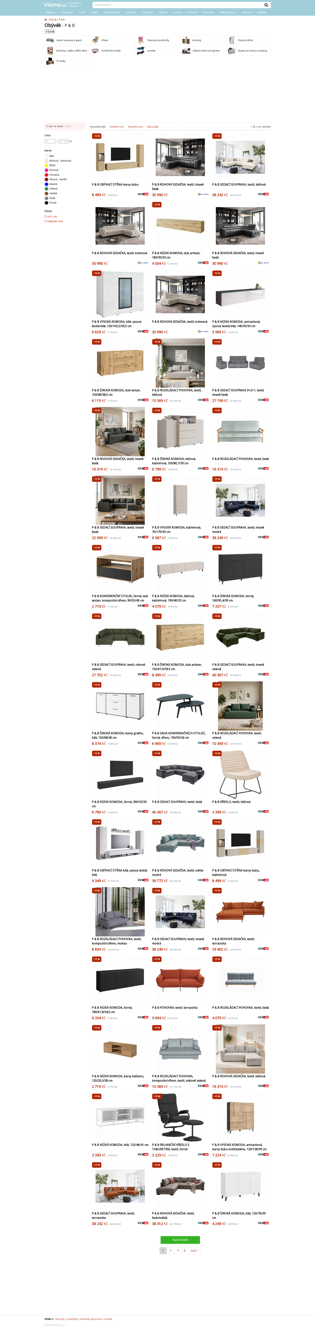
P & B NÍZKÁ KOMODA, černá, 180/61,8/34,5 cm (112, 1010)
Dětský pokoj (228, 12)
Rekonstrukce (112, 12)
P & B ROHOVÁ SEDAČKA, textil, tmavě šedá (178, 186)
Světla (94, 12)
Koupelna (147, 12)
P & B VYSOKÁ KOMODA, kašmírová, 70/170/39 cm (176, 529)
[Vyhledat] (266, 5)
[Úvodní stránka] (45, 19)
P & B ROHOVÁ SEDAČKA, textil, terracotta (233, 941)
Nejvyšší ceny (135, 126)
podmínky (72, 1319)
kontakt (108, 1319)
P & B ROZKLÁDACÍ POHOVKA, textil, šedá (240, 459)
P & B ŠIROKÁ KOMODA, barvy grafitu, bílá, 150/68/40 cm (118, 735)
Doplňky (262, 12)
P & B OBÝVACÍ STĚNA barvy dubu (115, 184)
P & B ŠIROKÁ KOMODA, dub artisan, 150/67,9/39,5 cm (177, 667)
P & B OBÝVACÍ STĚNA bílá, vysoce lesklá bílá (119, 872)
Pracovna (208, 12)
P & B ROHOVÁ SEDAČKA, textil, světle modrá (177, 872)
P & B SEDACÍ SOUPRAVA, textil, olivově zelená (118, 667)
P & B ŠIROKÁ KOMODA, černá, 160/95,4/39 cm (233, 598)
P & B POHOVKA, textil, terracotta (174, 1008)
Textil (82, 12)
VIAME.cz (48, 1319)
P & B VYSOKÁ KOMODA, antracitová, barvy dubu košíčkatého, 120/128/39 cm (239, 1147)
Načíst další (180, 1240)
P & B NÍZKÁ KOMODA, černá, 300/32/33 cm (119, 804)
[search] (177, 5)
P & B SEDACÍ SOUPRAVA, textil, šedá (177, 802)
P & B (49, 31)
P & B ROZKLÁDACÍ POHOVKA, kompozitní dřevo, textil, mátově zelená (179, 1078)
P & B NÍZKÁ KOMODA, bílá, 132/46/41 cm (120, 1145)
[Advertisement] (157, 95)
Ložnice (177, 12)
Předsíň (192, 12)
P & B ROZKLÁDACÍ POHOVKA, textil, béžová (176, 392)
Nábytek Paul (54, 221)
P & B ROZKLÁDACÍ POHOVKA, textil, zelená (237, 735)
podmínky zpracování (91, 1319)
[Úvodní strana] (65, 5)
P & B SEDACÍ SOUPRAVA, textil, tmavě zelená (238, 667)
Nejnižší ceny (117, 126)
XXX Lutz (51, 216)
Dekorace (67, 12)
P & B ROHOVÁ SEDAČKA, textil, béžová (238, 1076)
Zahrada (246, 12)
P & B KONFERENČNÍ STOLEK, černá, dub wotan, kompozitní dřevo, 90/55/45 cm (120, 598)
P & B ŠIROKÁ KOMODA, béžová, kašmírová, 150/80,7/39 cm (174, 461)
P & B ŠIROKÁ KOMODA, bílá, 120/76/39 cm (239, 1215)
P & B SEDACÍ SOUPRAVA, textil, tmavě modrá (238, 529)
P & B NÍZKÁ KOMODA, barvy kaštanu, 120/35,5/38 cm (118, 1078)
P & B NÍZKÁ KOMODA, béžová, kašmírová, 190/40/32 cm (173, 598)
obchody (60, 1319)
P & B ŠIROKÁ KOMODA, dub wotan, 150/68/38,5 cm (116, 392)
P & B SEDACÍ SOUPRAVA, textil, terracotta (113, 1215)
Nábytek (50, 12)
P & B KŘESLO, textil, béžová (231, 802)
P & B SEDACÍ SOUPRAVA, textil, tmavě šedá (118, 529)
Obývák (162, 12)
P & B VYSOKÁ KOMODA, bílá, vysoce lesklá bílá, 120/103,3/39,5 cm (116, 324)
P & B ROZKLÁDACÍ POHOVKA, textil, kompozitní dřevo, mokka (116, 941)
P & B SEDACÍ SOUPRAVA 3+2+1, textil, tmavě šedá (238, 392)
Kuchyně (131, 12)
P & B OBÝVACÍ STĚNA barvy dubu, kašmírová (236, 872)
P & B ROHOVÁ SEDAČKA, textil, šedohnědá (173, 1215)
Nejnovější (152, 126)
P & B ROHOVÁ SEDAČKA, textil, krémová (119, 253)
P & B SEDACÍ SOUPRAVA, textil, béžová (239, 184)
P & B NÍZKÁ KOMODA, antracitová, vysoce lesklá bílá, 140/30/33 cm (236, 324)
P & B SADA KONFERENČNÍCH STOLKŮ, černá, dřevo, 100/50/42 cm (179, 735)
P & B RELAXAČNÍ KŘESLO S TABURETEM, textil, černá (170, 1147)
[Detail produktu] (145, 177)
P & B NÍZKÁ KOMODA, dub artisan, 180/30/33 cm (176, 255)
